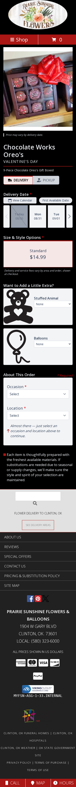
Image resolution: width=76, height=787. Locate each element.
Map (39, 783)
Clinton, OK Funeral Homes (26, 733)
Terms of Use (38, 770)
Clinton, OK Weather (18, 748)
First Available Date (55, 200)
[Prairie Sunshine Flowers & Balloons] (38, 28)
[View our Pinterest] (38, 600)
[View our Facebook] (30, 600)
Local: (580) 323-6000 (38, 641)
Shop (22, 39)
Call (14, 783)
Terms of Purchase (50, 762)
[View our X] (45, 600)
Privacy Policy (19, 762)
